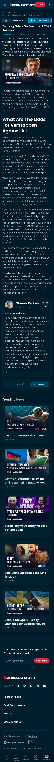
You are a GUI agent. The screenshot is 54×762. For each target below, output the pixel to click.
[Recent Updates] (49, 4)
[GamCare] (30, 736)
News (10, 12)
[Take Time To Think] (14, 742)
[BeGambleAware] (12, 736)
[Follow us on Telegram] (18, 686)
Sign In (40, 4)
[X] (6, 372)
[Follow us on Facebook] (31, 686)
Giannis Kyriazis (8, 35)
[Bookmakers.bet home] (22, 4)
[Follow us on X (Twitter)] (24, 686)
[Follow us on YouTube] (44, 686)
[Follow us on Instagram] (37, 686)
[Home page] (3, 12)
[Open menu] (5, 4)
